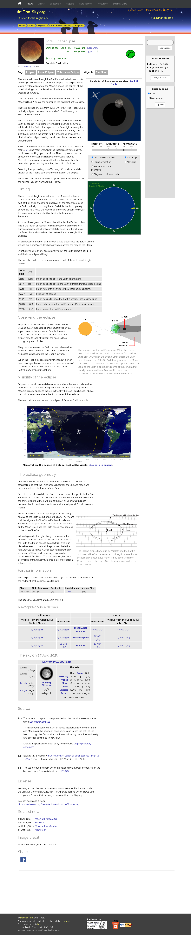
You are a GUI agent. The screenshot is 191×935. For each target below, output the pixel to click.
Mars (65, 686)
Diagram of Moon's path (106, 174)
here (39, 924)
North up (131, 162)
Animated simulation (104, 157)
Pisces (68, 592)
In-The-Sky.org (32, 12)
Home (22, 25)
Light (152, 93)
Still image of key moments (101, 168)
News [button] (30, 3)
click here (65, 921)
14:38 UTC (92, 51)
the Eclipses (29, 66)
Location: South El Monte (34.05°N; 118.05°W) (150, 10)
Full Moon (40, 822)
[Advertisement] (160, 153)
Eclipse (30, 72)
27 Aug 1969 (123, 637)
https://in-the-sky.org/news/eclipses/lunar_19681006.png (48, 804)
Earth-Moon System (61, 25)
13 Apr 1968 (37, 629)
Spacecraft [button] (56, 3)
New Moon (40, 830)
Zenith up (131, 157)
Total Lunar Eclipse (68, 72)
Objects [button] (70, 3)
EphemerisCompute (39, 721)
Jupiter (64, 690)
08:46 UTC (92, 48)
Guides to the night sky (33, 18)
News (32, 25)
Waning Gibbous (46, 684)
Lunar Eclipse (46, 72)
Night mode (156, 98)
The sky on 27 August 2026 (55, 662)
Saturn (64, 693)
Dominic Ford (27, 917)
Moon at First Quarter (46, 819)
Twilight (23, 683)
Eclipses (79, 25)
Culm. (80, 673)
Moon (65, 683)
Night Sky (43, 25)
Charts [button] (41, 3)
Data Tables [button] (85, 3)
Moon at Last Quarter (46, 826)
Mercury (63, 676)
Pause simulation (102, 162)
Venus (64, 680)
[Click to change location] (26, 150)
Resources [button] (102, 3)
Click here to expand (100, 465)
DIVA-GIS (64, 771)
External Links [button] (120, 3)
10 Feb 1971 (97, 629)
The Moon (101, 72)
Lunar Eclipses (80, 637)
